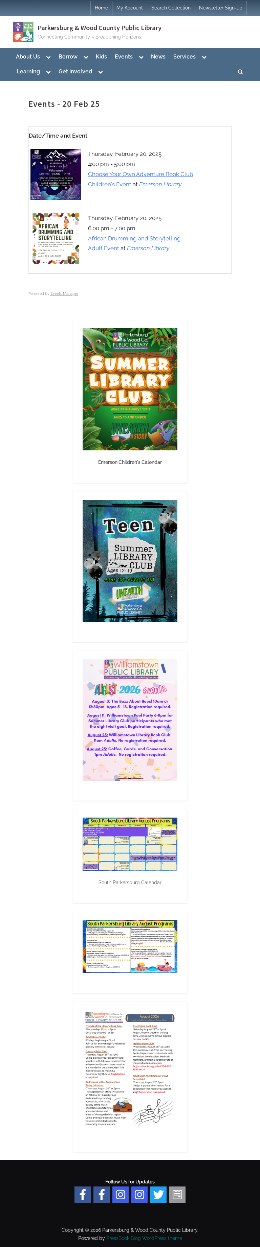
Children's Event (109, 184)
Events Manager (64, 293)
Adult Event (103, 248)
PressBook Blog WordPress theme (144, 1238)
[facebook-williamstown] (101, 1194)
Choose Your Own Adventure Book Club (140, 174)
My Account (129, 7)
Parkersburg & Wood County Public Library (99, 27)
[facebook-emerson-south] (82, 1194)
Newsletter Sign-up (220, 7)
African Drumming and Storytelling (134, 238)
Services (184, 56)
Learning (28, 71)
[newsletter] (177, 1194)
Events (124, 56)
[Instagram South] (139, 1194)
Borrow (68, 56)
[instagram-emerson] (120, 1194)
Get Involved (75, 71)
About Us (28, 56)
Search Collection (171, 7)
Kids (101, 56)
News (158, 56)
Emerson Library (160, 184)
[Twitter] (158, 1194)
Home (101, 7)
